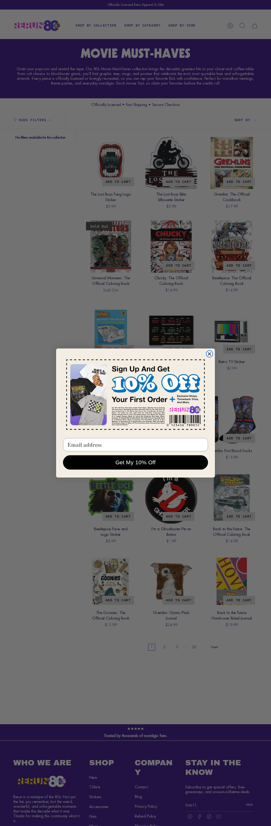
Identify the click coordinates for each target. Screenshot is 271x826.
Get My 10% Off (135, 462)
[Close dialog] (209, 354)
